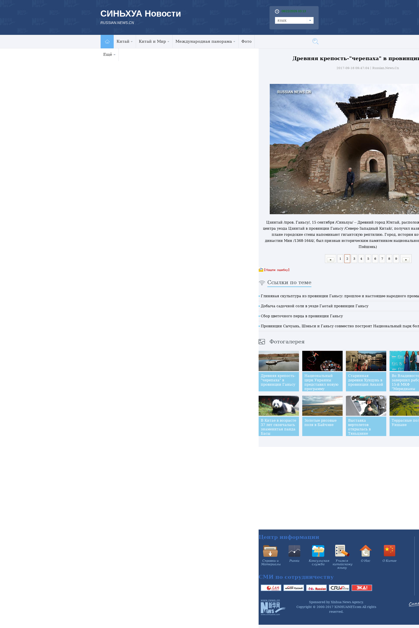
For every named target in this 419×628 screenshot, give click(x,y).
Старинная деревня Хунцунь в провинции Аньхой (365, 380)
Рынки (294, 560)
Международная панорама (203, 41)
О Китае (390, 560)
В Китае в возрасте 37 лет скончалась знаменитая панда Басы (278, 427)
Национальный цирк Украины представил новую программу (321, 382)
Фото (246, 41)
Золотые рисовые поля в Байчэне (320, 422)
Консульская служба (319, 562)
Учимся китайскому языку (342, 564)
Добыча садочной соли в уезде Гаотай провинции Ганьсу (314, 306)
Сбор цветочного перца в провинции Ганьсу (302, 316)
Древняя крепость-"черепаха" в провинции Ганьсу (278, 380)
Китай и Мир (152, 41)
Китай (123, 41)
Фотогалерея (287, 342)
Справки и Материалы (271, 562)
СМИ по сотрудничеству (296, 577)
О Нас (365, 560)
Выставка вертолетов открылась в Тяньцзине (359, 427)
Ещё (107, 54)
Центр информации (289, 537)
